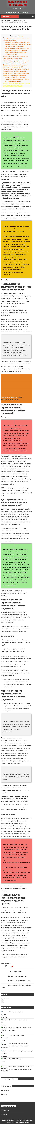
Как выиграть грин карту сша (17, 976)
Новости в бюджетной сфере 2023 (19, 980)
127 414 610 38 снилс (16, 1059)
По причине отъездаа (16, 1012)
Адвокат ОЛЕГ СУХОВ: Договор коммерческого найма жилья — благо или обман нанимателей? (17, 79)
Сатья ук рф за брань (15, 971)
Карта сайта (5, 1090)
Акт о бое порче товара (16, 1035)
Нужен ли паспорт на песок (18, 1020)
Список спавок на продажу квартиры (21, 1051)
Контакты (4, 1094)
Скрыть (20, 36)
